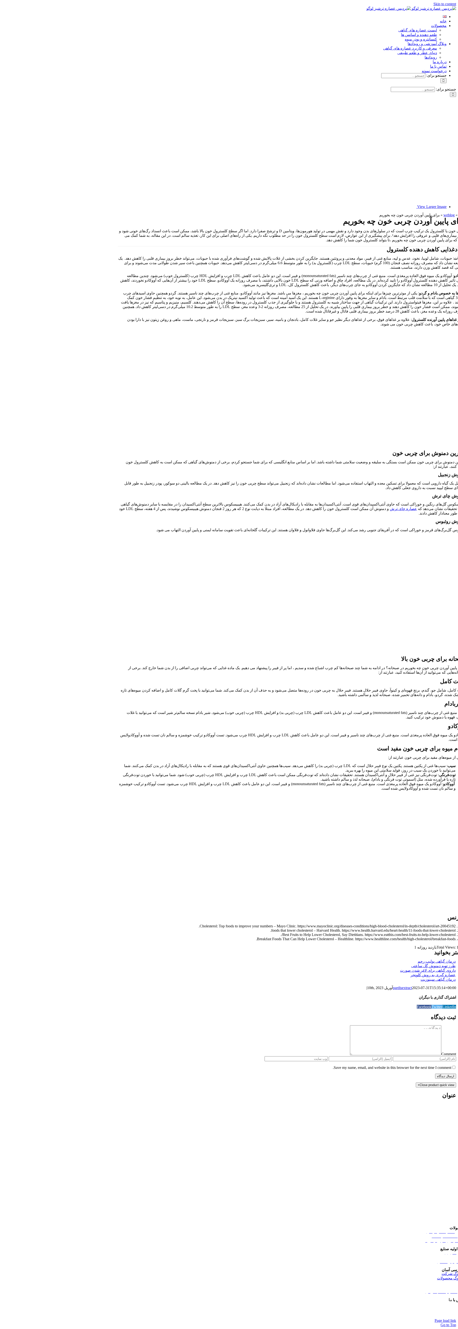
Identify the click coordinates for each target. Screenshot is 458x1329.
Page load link (445, 1321)
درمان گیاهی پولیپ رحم (437, 961)
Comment (448, 1054)
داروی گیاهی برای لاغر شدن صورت (428, 970)
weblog (449, 215)
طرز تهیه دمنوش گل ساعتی (433, 966)
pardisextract (402, 988)
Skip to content (444, 4)
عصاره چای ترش (403, 509)
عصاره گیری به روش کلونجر (433, 975)
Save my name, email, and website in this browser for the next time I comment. (392, 1068)
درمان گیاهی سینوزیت (438, 979)
